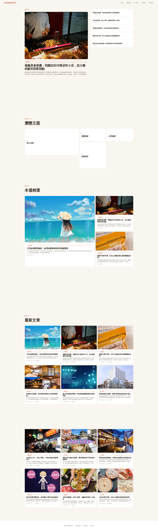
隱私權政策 (78, 525)
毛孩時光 (151, 2)
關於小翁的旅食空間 (68, 525)
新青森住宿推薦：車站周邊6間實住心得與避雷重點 (42, 394)
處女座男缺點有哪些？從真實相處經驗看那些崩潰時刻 (79, 394)
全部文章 (92, 525)
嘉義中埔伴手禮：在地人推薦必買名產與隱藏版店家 (114, 256)
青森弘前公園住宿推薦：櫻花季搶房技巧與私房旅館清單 (79, 458)
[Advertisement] (79, 93)
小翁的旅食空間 (9, 3)
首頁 (122, 2)
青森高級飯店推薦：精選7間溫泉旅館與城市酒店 (114, 394)
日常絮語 (143, 2)
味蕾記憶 (128, 2)
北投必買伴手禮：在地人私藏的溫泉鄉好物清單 (114, 497)
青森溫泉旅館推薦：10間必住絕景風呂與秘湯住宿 (115, 458)
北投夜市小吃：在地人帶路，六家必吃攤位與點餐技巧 (42, 458)
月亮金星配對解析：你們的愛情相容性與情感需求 (47, 248)
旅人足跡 (136, 2)
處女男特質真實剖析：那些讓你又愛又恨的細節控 (42, 497)
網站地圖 (85, 525)
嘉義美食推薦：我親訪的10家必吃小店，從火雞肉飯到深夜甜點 (55, 67)
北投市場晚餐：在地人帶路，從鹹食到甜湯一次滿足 (79, 498)
